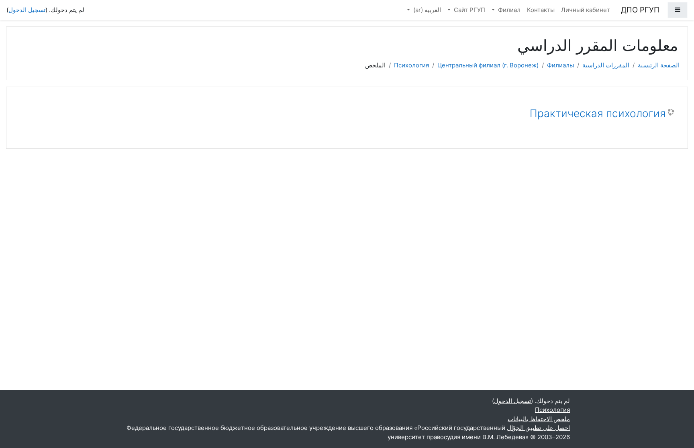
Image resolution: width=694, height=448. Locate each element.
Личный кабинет (585, 10)
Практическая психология (598, 113)
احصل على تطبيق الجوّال (538, 428)
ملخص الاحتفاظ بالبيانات (539, 419)
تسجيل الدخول (26, 10)
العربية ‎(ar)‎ (426, 10)
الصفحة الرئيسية (659, 65)
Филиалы (560, 65)
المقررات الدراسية (605, 65)
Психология (411, 65)
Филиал (508, 10)
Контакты (541, 10)
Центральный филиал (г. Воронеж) (488, 65)
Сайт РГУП (468, 10)
